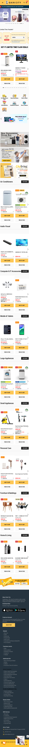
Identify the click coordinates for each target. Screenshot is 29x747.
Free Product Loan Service (9, 677)
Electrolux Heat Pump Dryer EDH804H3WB (9, 383)
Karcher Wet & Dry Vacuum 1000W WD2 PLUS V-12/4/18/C (13, 428)
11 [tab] (22, 87)
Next (28, 15)
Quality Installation (8, 691)
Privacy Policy (7, 637)
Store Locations (7, 650)
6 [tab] (12, 87)
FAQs (5, 648)
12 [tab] (23, 87)
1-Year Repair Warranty (8, 692)
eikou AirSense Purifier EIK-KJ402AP (6, 70)
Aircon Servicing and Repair (9, 660)
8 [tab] (16, 87)
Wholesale (6, 714)
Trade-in (5, 679)
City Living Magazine (8, 705)
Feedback (6, 654)
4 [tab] (9, 87)
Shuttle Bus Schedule (8, 651)
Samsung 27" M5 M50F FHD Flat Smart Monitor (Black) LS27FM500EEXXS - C (20, 68)
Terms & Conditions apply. (16, 41)
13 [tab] (25, 87)
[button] (13, 75)
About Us (6, 633)
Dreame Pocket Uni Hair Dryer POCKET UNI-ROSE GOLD (12, 473)
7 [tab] (14, 87)
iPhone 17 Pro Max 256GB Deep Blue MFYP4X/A (11, 339)
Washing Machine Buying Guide (10, 708)
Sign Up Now (9, 625)
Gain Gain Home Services (9, 687)
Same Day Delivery (8, 676)
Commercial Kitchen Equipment (10, 717)
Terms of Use (7, 639)
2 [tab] (5, 87)
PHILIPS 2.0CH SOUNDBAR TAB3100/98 (9, 251)
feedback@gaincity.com (9, 734)
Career (5, 634)
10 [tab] (20, 87)
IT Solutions (6, 715)
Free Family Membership (9, 683)
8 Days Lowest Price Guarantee (10, 671)
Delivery (5, 662)
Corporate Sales (7, 723)
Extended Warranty (8, 680)
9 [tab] (18, 87)
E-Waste (6, 663)
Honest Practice (7, 694)
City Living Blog (7, 642)
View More (25, 181)
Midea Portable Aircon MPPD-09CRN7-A (9, 207)
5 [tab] (10, 87)
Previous (1, 15)
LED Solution (6, 720)
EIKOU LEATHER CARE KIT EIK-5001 (8, 558)
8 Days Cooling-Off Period (9, 672)
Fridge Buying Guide (8, 706)
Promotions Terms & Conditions (11, 665)
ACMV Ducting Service (8, 718)
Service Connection (7, 669)
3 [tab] (7, 87)
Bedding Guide (7, 703)
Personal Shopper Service (9, 682)
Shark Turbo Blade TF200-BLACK (22, 426)
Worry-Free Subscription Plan (10, 685)
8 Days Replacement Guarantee (10, 674)
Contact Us (6, 653)
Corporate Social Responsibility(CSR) (12, 641)
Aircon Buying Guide (8, 701)
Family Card (6, 636)
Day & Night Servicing (8, 695)
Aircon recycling (7, 721)
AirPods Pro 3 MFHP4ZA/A (6, 294)
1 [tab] (3, 87)
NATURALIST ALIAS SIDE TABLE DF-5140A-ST (10, 516)
